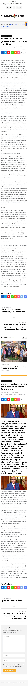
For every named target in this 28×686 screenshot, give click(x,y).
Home (2, 24)
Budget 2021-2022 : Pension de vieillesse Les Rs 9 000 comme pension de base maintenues (13, 311)
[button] (23, 337)
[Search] (26, 15)
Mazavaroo (24, 683)
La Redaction (5, 47)
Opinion (6, 24)
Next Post (21, 322)
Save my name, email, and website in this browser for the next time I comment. (14, 665)
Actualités (3, 364)
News (8, 364)
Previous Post (7, 307)
